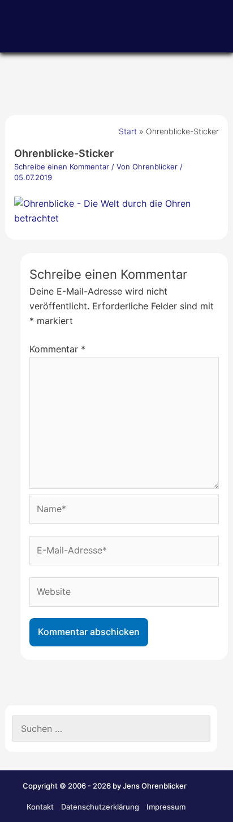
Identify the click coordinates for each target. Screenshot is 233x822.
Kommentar (57, 349)
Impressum (165, 806)
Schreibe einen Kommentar (61, 166)
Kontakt (40, 806)
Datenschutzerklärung (100, 806)
